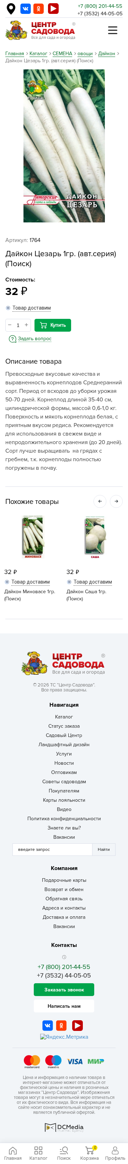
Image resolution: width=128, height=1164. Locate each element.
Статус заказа (64, 726)
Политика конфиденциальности (64, 819)
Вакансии (64, 837)
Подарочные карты (64, 880)
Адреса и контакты (64, 908)
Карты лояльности (64, 800)
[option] (64, 145)
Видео (64, 809)
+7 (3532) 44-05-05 (100, 13)
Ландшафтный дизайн (64, 745)
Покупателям (64, 791)
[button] (100, 501)
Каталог (64, 717)
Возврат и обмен (64, 889)
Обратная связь (64, 899)
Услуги (64, 754)
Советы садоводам (64, 782)
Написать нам (64, 1006)
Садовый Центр (64, 735)
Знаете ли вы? (64, 828)
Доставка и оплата (64, 917)
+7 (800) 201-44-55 (100, 6)
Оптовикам (64, 772)
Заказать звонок (64, 990)
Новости (64, 763)
